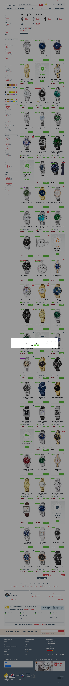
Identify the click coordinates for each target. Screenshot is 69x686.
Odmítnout (31, 345)
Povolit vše (37, 345)
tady (47, 343)
